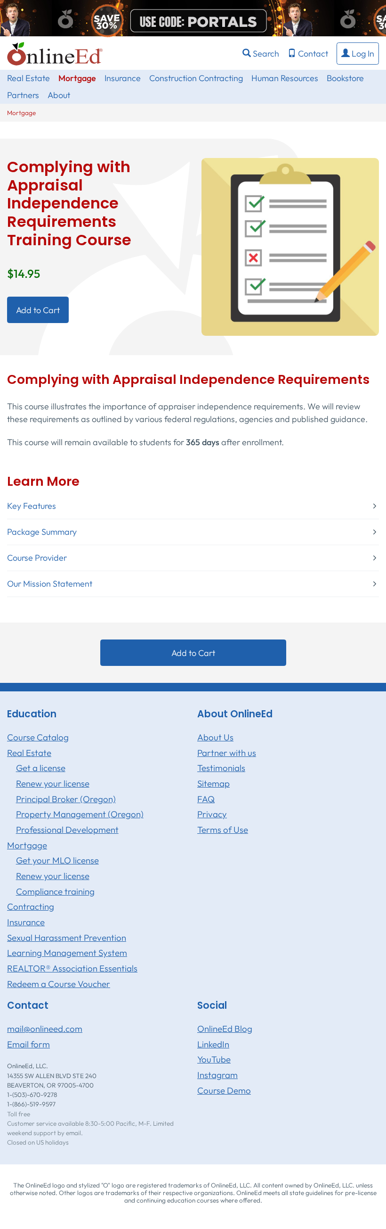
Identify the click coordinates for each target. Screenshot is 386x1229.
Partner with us (226, 752)
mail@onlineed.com (44, 1028)
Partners (23, 95)
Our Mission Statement (49, 584)
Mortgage (77, 78)
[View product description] (290, 245)
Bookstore (345, 78)
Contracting (30, 906)
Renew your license (52, 783)
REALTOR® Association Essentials (72, 968)
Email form (28, 1044)
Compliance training (55, 891)
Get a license (40, 767)
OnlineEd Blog (224, 1028)
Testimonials (221, 767)
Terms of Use (222, 829)
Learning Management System (67, 952)
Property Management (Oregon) (80, 814)
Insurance (123, 78)
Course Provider (37, 558)
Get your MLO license (57, 860)
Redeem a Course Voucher (58, 983)
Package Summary (42, 532)
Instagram (217, 1074)
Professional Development (67, 829)
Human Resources (284, 78)
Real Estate (28, 78)
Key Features (31, 506)
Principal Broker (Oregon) (66, 799)
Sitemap (213, 783)
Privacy (212, 814)
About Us (215, 737)
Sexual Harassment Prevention (66, 937)
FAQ (206, 799)
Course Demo (224, 1090)
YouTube (214, 1059)
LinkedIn (213, 1044)
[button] (358, 53)
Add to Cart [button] (38, 310)
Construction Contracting (196, 78)
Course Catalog (38, 737)
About (59, 95)
